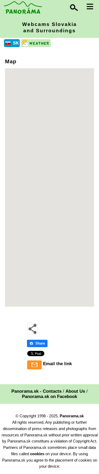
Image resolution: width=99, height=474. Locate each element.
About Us (75, 391)
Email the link (57, 363)
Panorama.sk (72, 416)
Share (40, 343)
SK (16, 43)
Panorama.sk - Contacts (36, 391)
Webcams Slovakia (49, 27)
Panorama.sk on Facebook (49, 396)
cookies (37, 453)
